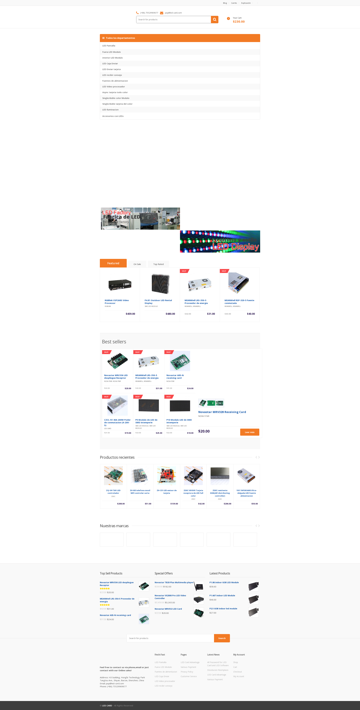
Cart (235, 667)
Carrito (234, 3)
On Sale (137, 264)
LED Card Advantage (190, 662)
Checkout (237, 671)
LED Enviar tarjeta (111, 69)
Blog (225, 3)
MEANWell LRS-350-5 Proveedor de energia (146, 376)
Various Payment (188, 667)
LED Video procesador (113, 86)
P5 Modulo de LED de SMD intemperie (146, 421)
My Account (238, 676)
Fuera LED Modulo (111, 51)
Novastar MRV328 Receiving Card (222, 412)
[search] (214, 19)
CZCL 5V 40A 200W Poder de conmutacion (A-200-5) (117, 422)
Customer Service (189, 676)
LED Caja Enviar (110, 63)
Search (222, 638)
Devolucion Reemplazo (217, 670)
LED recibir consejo (112, 75)
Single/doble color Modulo (115, 98)
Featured (113, 263)
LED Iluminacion (110, 109)
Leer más (250, 432)
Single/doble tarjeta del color (117, 103)
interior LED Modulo (112, 57)
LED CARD (107, 705)
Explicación (246, 3)
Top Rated (158, 264)
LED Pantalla (108, 45)
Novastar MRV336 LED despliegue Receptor (116, 376)
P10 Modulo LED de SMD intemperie (179, 421)
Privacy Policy (187, 671)
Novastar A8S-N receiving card (175, 376)
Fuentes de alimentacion (115, 80)
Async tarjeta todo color (115, 92)
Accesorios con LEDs (113, 116)
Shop (235, 662)
